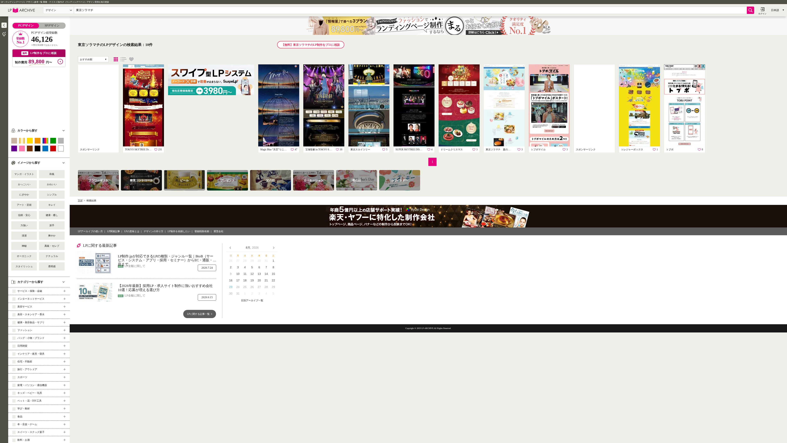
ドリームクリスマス (452, 149)
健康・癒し (52, 215)
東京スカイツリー (360, 149)
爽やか (52, 235)
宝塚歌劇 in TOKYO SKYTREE (318, 149)
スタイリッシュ (24, 266)
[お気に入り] (131, 59)
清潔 (24, 235)
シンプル (52, 194)
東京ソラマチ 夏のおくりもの (499, 149)
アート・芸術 (24, 204)
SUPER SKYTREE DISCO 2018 (409, 149)
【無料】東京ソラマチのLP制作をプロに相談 (311, 44)
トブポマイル (538, 149)
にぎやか (24, 194)
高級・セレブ (51, 245)
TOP (80, 200)
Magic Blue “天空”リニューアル (273, 149)
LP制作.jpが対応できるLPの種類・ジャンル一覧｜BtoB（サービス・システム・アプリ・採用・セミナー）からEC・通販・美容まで (167, 258)
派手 (51, 225)
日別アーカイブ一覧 (252, 300)
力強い (24, 225)
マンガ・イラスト (24, 174)
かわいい (52, 184)
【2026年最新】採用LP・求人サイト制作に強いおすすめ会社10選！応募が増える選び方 (165, 288)
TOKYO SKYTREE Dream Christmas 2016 (138, 149)
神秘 (24, 245)
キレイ (52, 204)
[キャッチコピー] (124, 59)
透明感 (52, 266)
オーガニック (24, 256)
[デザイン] (116, 59)
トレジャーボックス (632, 149)
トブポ (669, 149)
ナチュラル (52, 256)
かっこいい (24, 184)
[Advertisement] (39, 95)
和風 (51, 174)
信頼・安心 (24, 215)
